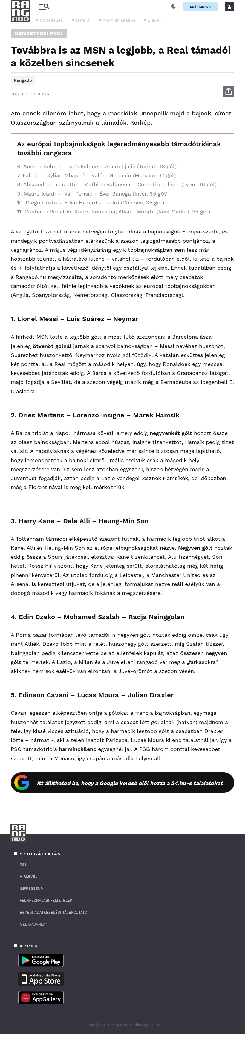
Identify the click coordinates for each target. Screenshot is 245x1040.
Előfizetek (200, 6)
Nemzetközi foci (38, 33)
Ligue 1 (155, 20)
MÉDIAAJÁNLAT (33, 924)
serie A (82, 20)
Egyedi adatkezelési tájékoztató (53, 912)
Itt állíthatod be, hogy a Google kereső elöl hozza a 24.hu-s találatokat (130, 783)
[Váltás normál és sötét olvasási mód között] (173, 6)
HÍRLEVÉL (28, 876)
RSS (23, 864)
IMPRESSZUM (32, 888)
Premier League (118, 20)
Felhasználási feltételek (46, 900)
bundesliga (51, 20)
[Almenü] (44, 6)
